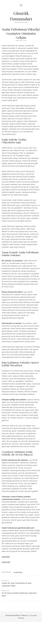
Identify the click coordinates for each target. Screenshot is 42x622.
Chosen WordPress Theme (15, 615)
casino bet (6, 562)
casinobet (6, 557)
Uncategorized (18, 572)
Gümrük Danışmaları (21, 15)
